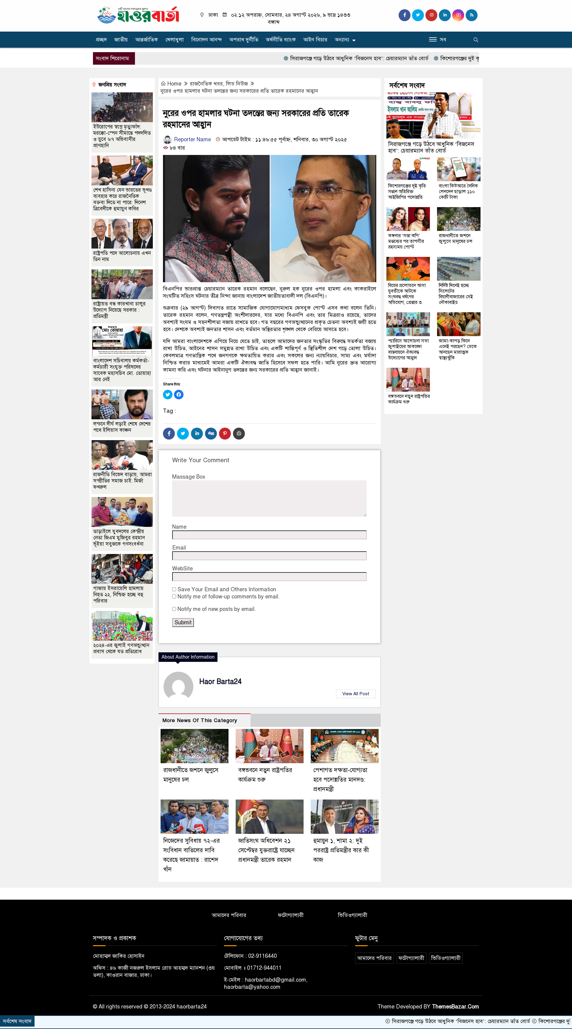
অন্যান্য (342, 39)
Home (174, 83)
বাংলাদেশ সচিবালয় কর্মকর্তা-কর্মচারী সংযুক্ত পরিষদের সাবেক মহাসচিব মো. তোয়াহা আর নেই (122, 370)
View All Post (355, 693)
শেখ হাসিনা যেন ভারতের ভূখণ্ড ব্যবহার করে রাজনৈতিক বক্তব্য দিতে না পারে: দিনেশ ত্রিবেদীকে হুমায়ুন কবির (122, 199)
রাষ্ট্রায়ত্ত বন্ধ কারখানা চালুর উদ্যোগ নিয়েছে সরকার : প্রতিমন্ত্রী (119, 310)
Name (179, 527)
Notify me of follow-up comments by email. (229, 596)
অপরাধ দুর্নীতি (243, 39)
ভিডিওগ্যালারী (352, 915)
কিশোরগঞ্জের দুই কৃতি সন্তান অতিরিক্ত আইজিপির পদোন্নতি (457, 58)
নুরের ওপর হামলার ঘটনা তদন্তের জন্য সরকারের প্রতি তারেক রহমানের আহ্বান (239, 91)
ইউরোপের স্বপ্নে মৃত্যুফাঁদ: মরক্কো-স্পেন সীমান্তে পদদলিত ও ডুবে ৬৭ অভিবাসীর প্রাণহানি (122, 136)
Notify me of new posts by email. (217, 609)
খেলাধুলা (174, 39)
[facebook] (405, 15)
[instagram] (431, 15)
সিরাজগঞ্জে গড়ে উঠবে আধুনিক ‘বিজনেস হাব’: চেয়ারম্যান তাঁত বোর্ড (317, 58)
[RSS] (472, 15)
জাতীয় (121, 39)
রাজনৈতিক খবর (206, 83)
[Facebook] (169, 434)
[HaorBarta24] (138, 14)
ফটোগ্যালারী (291, 915)
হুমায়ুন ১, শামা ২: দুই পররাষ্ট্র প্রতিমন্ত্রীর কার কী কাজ (341, 850)
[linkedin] (445, 15)
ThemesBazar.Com (455, 1006)
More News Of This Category (199, 720)
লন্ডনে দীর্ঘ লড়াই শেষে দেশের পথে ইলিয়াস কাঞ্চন (122, 427)
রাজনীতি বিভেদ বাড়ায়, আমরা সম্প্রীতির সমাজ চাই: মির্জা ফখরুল (122, 480)
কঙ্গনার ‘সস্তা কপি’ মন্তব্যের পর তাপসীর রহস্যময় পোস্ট (406, 241)
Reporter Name (191, 139)
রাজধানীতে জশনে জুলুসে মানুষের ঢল (455, 238)
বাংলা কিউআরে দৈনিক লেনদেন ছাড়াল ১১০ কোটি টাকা (458, 191)
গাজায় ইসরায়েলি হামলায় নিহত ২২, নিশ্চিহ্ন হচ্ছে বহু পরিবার (118, 594)
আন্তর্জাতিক (146, 39)
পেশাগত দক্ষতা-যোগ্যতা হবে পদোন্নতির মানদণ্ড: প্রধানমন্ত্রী (340, 779)
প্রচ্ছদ (101, 39)
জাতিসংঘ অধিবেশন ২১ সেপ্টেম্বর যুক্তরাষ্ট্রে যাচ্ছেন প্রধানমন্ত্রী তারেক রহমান (266, 850)
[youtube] (458, 15)
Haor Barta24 (220, 681)
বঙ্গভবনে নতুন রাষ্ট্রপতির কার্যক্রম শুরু (409, 399)
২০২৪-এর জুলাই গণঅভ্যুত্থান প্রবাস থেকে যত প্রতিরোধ (121, 648)
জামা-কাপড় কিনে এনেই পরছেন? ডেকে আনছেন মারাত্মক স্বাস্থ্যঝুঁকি (458, 349)
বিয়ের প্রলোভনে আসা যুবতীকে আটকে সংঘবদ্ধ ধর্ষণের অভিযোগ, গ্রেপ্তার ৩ (407, 294)
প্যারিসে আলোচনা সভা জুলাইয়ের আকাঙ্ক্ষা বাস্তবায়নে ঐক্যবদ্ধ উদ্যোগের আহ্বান (408, 349)
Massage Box (188, 477)
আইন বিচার (315, 39)
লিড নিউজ (237, 83)
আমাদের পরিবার (229, 915)
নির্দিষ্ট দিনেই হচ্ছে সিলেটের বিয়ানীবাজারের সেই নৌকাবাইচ (456, 294)
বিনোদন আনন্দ (206, 39)
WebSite (182, 568)
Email (179, 547)
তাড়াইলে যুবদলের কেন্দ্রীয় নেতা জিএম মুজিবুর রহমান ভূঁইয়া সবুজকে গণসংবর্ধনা (119, 537)
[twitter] (418, 15)
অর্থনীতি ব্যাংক (281, 39)
